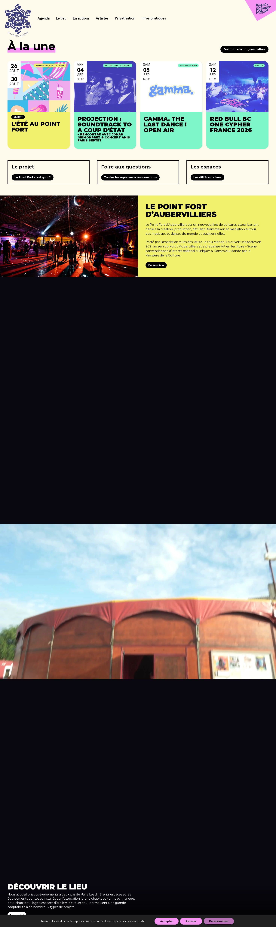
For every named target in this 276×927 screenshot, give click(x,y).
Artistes (102, 18)
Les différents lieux (207, 177)
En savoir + (156, 265)
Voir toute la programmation (244, 49)
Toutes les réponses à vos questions (130, 177)
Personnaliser (218, 921)
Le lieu (61, 18)
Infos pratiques (154, 18)
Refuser (191, 921)
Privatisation (125, 18)
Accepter (166, 921)
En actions (81, 18)
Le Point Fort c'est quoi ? (32, 177)
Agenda (44, 18)
